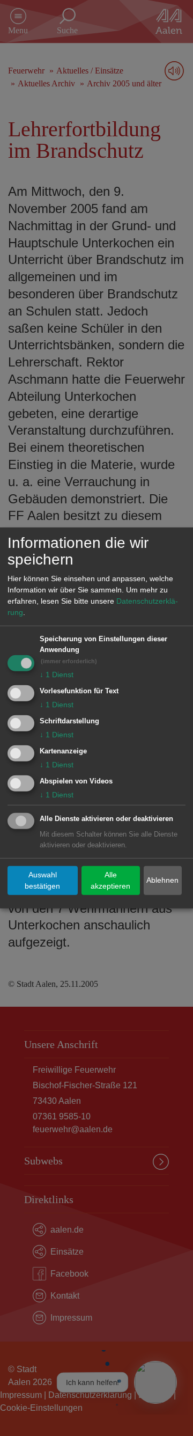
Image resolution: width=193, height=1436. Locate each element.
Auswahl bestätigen (42, 880)
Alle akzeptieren (110, 880)
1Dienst (56, 674)
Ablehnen (162, 880)
